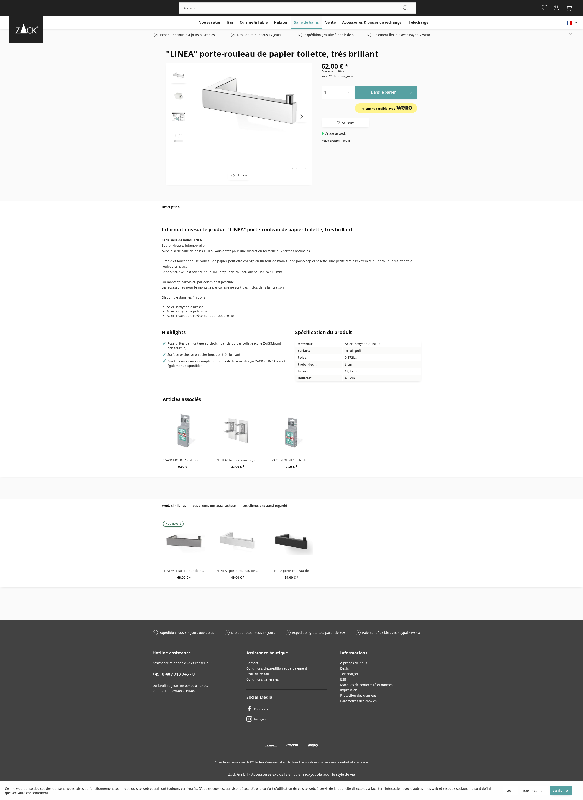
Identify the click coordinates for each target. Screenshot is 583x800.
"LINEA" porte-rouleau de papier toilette (239, 571)
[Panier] (569, 7)
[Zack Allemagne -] (26, 28)
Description (171, 207)
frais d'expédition (269, 761)
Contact (252, 663)
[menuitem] (297, 8)
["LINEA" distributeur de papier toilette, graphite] (184, 541)
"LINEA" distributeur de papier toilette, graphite (185, 571)
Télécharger (349, 674)
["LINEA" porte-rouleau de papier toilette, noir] (291, 541)
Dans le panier (383, 92)
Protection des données (358, 695)
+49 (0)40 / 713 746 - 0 (174, 674)
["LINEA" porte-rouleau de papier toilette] (237, 541)
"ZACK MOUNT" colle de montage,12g (185, 460)
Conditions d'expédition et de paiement (276, 668)
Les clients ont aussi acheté (214, 505)
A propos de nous (353, 663)
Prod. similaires (174, 505)
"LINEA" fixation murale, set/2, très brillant (239, 460)
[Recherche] (405, 8)
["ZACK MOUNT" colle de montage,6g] (291, 430)
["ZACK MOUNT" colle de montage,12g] (184, 430)
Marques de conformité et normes (366, 685)
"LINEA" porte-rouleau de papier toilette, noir (292, 571)
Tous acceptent (534, 790)
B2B (343, 679)
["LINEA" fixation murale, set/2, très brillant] (237, 430)
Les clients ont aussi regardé (264, 505)
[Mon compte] (556, 7)
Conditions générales (262, 679)
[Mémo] (544, 7)
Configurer (561, 790)
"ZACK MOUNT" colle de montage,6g (292, 460)
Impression (348, 690)
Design (345, 668)
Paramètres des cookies (358, 701)
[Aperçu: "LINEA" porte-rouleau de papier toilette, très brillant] (179, 75)
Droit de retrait (257, 674)
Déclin (510, 790)
